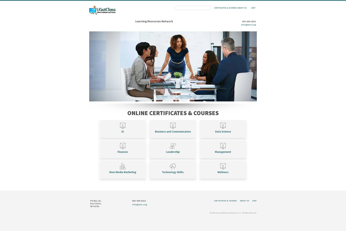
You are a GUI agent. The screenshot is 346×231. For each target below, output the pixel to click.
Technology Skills (173, 172)
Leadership (173, 152)
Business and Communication (173, 131)
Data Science (223, 131)
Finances (122, 152)
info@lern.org (248, 24)
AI (122, 131)
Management (223, 152)
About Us (242, 8)
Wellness (223, 172)
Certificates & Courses (225, 8)
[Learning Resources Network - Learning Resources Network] (102, 13)
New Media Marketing (122, 172)
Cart (253, 8)
